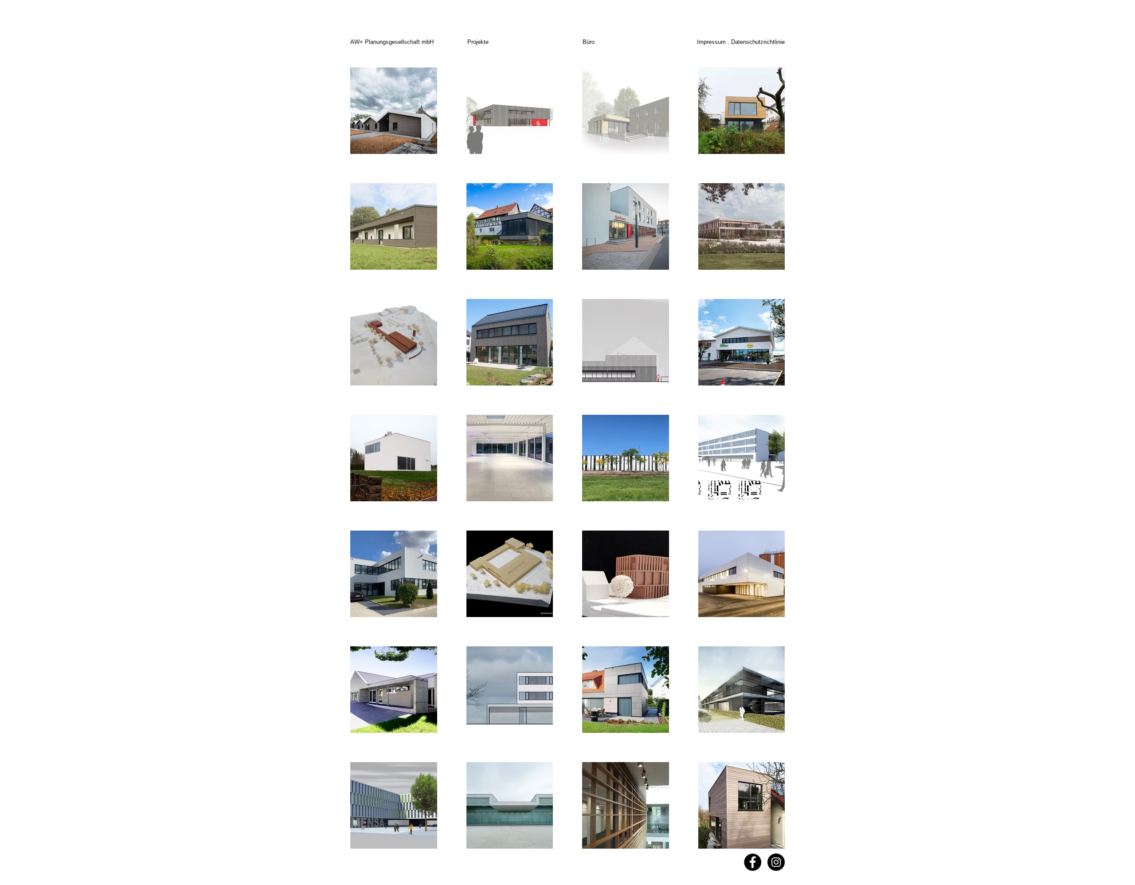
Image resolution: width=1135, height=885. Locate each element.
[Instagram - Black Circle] (776, 862)
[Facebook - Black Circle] (752, 862)
